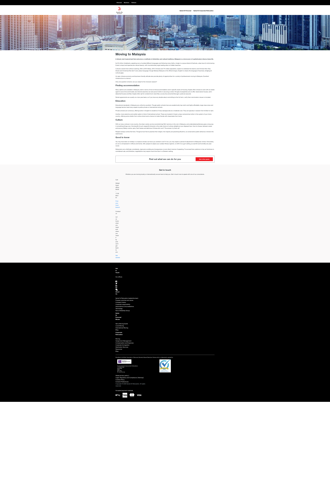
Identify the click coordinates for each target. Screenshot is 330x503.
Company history (121, 302)
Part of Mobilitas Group (123, 310)
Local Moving (120, 326)
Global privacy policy (122, 375)
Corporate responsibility (123, 304)
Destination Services (122, 347)
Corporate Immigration (122, 345)
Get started (118, 256)
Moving (118, 339)
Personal (119, 2)
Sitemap (140, 377)
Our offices (119, 277)
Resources (119, 349)
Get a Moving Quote (122, 323)
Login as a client (176, 457)
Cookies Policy (120, 379)
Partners (133, 2)
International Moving (122, 328)
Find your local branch (118, 204)
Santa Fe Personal (185, 11)
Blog (117, 330)
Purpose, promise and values (124, 300)
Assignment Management (123, 341)
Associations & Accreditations (125, 306)
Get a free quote (204, 159)
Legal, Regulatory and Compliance (126, 377)
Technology (119, 308)
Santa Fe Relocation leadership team (127, 298)
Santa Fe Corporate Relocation (203, 11)
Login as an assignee (153, 457)
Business (126, 2)
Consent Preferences (122, 382)
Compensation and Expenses (125, 343)
